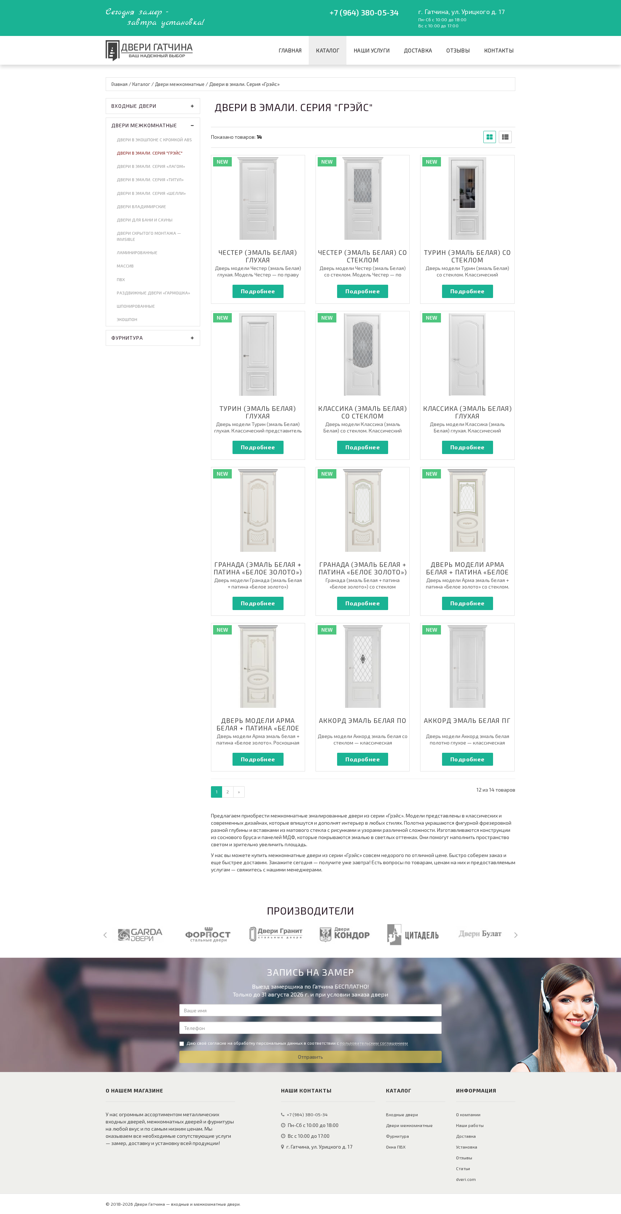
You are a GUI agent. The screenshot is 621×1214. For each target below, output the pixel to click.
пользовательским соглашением (374, 1042)
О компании (468, 1114)
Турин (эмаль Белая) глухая (258, 412)
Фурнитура (127, 338)
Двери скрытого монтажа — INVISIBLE (149, 236)
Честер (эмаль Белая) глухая (257, 256)
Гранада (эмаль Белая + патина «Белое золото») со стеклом (362, 571)
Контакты (499, 50)
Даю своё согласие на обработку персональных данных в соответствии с (297, 1042)
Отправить (310, 1057)
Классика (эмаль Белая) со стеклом (362, 412)
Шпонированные (136, 305)
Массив (125, 265)
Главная (290, 50)
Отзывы (458, 50)
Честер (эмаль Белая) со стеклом (362, 256)
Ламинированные (137, 252)
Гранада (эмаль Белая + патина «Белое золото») (257, 568)
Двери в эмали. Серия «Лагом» (151, 166)
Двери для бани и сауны (144, 219)
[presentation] (105, 934)
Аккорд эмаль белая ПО (362, 720)
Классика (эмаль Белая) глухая (467, 412)
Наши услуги (372, 50)
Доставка (418, 50)
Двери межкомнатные (144, 125)
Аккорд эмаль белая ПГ (467, 720)
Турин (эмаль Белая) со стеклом (467, 256)
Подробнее (258, 291)
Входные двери (133, 106)
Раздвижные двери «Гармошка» (153, 292)
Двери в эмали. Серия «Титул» (150, 179)
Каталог (327, 50)
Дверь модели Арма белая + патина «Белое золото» (467, 571)
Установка (466, 1146)
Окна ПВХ (395, 1146)
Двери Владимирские (141, 206)
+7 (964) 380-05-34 (364, 12)
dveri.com (466, 1179)
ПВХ (121, 279)
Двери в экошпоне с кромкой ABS (154, 139)
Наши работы (470, 1125)
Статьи (463, 1168)
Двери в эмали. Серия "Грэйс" (150, 152)
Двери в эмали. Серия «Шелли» (151, 193)
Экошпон (127, 319)
